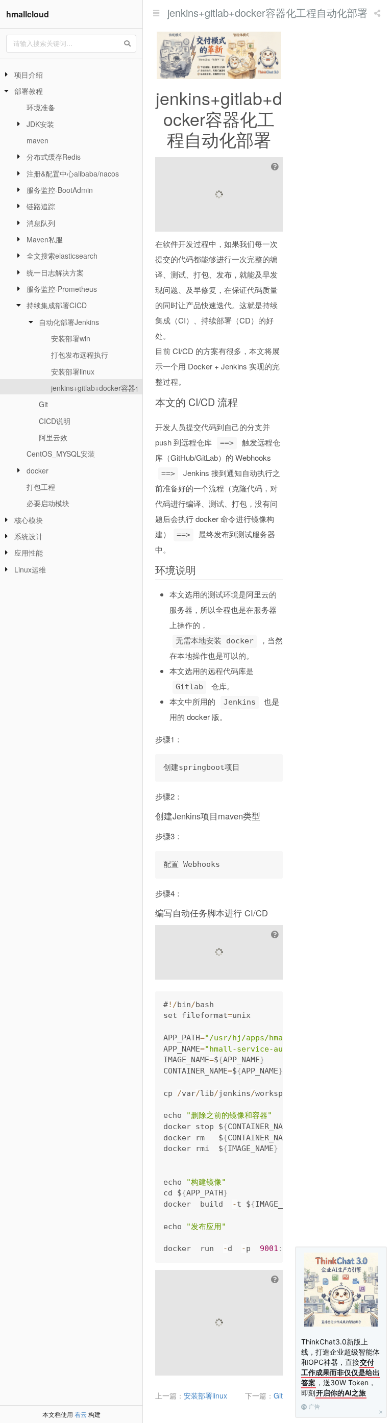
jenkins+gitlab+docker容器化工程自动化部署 (121, 388)
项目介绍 (28, 74)
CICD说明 (54, 421)
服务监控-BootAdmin (60, 190)
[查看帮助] (276, 166)
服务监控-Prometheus (62, 289)
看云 (81, 1414)
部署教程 (28, 91)
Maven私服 (45, 239)
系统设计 (28, 536)
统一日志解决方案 (55, 272)
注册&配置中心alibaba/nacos (73, 173)
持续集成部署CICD (57, 305)
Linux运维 (30, 569)
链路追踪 (41, 206)
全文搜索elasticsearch (62, 256)
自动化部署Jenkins (69, 322)
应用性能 (28, 552)
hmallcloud (27, 14)
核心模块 (28, 520)
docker (37, 470)
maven (37, 140)
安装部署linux (72, 371)
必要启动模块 (48, 503)
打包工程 (41, 487)
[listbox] (378, 12)
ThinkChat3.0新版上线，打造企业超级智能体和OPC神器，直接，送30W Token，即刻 (340, 1367)
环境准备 (41, 107)
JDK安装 (40, 124)
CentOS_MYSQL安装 (61, 453)
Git (43, 404)
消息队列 (41, 223)
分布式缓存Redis (54, 157)
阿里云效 (53, 437)
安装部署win (70, 338)
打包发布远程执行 (79, 354)
